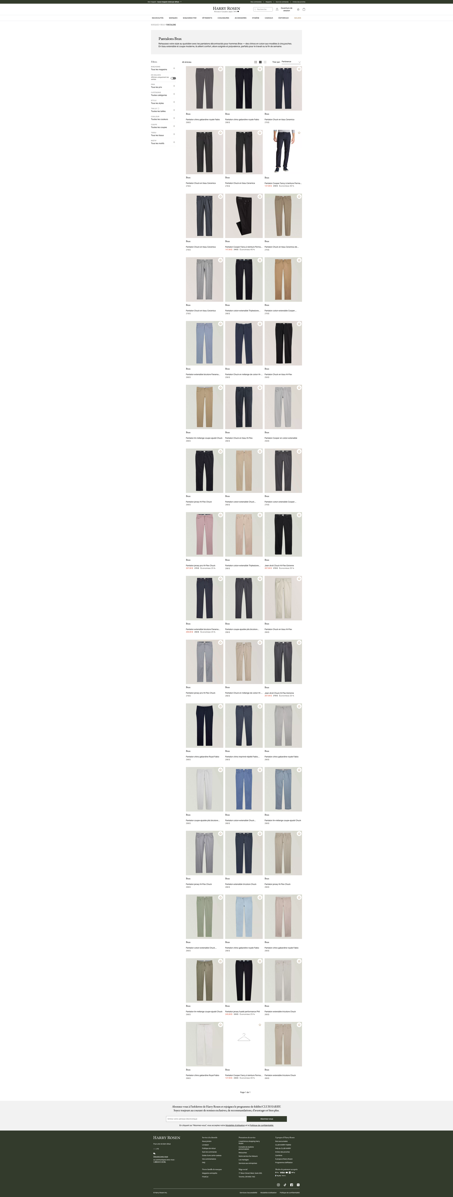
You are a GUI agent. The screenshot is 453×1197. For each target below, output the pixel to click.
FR (158, 1149)
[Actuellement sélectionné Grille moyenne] (260, 62)
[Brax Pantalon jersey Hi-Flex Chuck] (204, 471)
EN (154, 1149)
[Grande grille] (255, 62)
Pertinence (286, 61)
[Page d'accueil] (226, 9)
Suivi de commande (282, 2)
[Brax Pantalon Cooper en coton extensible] (283, 407)
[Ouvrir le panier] (304, 9)
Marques (155, 25)
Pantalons (171, 25)
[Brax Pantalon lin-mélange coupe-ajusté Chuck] (204, 407)
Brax (163, 25)
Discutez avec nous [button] (160, 1157)
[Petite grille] (265, 62)
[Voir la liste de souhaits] (298, 9)
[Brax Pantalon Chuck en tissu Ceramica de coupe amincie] (283, 216)
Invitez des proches (299, 2)
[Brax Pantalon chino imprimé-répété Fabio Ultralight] (244, 725)
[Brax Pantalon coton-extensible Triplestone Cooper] (244, 279)
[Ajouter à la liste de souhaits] (220, 69)
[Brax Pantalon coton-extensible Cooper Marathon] (283, 279)
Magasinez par (190, 18)
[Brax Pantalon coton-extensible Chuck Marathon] (244, 471)
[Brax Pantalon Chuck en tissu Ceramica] (283, 88)
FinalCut (205, 1177)
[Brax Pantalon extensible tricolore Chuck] (244, 853)
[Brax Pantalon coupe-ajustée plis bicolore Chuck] (244, 598)
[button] (255, 9)
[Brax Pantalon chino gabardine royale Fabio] (204, 88)
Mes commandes (256, 2)
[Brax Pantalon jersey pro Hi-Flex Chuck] (204, 534)
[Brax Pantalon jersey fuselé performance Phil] (244, 980)
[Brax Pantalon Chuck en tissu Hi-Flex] (283, 343)
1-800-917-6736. (159, 1162)
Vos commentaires (209, 1159)
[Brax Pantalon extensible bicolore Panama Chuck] (204, 343)
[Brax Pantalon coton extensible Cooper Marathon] (283, 471)
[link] (285, 9)
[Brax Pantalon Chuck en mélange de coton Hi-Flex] (244, 343)
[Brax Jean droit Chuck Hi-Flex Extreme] (283, 534)
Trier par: (276, 62)
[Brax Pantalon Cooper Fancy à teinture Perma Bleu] (283, 152)
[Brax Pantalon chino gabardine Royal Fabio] (204, 725)
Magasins (269, 2)
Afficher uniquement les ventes (160, 78)
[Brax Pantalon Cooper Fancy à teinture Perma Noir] (244, 216)
